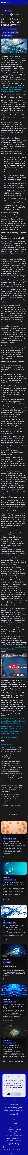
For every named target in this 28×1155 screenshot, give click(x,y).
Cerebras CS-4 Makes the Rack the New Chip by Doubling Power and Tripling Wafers (13, 1006)
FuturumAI (7, 857)
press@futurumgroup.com (14, 1140)
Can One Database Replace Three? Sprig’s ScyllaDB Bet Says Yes (13, 842)
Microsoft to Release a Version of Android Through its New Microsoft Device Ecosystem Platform (13, 721)
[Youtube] (15, 1144)
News (14, 838)
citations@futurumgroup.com (14, 1135)
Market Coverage (6, 10)
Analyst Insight (7, 962)
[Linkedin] (10, 1144)
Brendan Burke (8, 1020)
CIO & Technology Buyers (9, 29)
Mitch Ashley (8, 979)
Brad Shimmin (8, 899)
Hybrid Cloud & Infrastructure (10, 32)
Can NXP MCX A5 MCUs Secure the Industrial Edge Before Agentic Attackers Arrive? (14, 1047)
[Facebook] (18, 1144)
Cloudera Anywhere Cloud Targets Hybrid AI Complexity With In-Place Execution (13, 884)
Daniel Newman (18, 14)
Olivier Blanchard (19, 1061)
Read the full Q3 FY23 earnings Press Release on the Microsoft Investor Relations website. (13, 90)
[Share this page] (3, 1147)
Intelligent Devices (7, 35)
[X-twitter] (12, 1144)
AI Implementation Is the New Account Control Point (12, 966)
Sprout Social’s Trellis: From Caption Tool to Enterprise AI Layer (13, 926)
